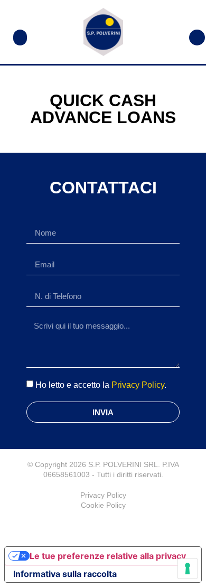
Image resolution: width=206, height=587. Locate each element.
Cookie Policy (103, 505)
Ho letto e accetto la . (100, 384)
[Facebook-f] (103, 526)
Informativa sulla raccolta (65, 574)
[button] (20, 37)
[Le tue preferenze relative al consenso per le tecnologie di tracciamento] (187, 568)
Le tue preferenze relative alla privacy (108, 556)
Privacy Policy (137, 384)
